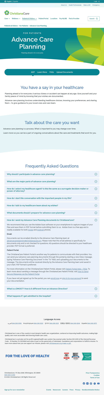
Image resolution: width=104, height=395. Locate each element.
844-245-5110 (38, 323)
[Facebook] (84, 383)
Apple (30, 230)
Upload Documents (64, 72)
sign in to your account (71, 278)
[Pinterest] (91, 383)
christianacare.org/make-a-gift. (60, 343)
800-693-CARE (9, 375)
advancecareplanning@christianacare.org (24, 241)
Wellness (15, 18)
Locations (53, 18)
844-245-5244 (75, 323)
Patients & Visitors (28, 18)
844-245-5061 (17, 323)
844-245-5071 (92, 323)
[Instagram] (87, 383)
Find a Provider (74, 18)
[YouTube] (98, 383)
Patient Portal (43, 18)
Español (15, 1)
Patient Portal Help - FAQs (76, 269)
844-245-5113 (54, 323)
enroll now (55, 278)
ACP (33, 72)
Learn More (42, 72)
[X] (94, 383)
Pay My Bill (63, 18)
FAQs (51, 72)
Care (6, 18)
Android (40, 230)
